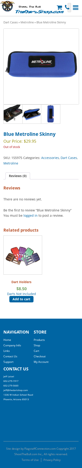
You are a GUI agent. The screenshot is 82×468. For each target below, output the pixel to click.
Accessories (50, 158)
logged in (30, 215)
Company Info (12, 345)
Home (7, 340)
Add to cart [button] (21, 299)
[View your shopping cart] (60, 7)
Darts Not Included (21, 288)
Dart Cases (10, 22)
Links (6, 351)
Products (39, 340)
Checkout (40, 356)
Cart (36, 351)
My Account (41, 362)
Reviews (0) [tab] (18, 176)
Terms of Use (30, 460)
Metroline (27, 22)
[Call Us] (68, 7)
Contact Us (10, 356)
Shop (37, 345)
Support (8, 362)
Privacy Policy (52, 460)
